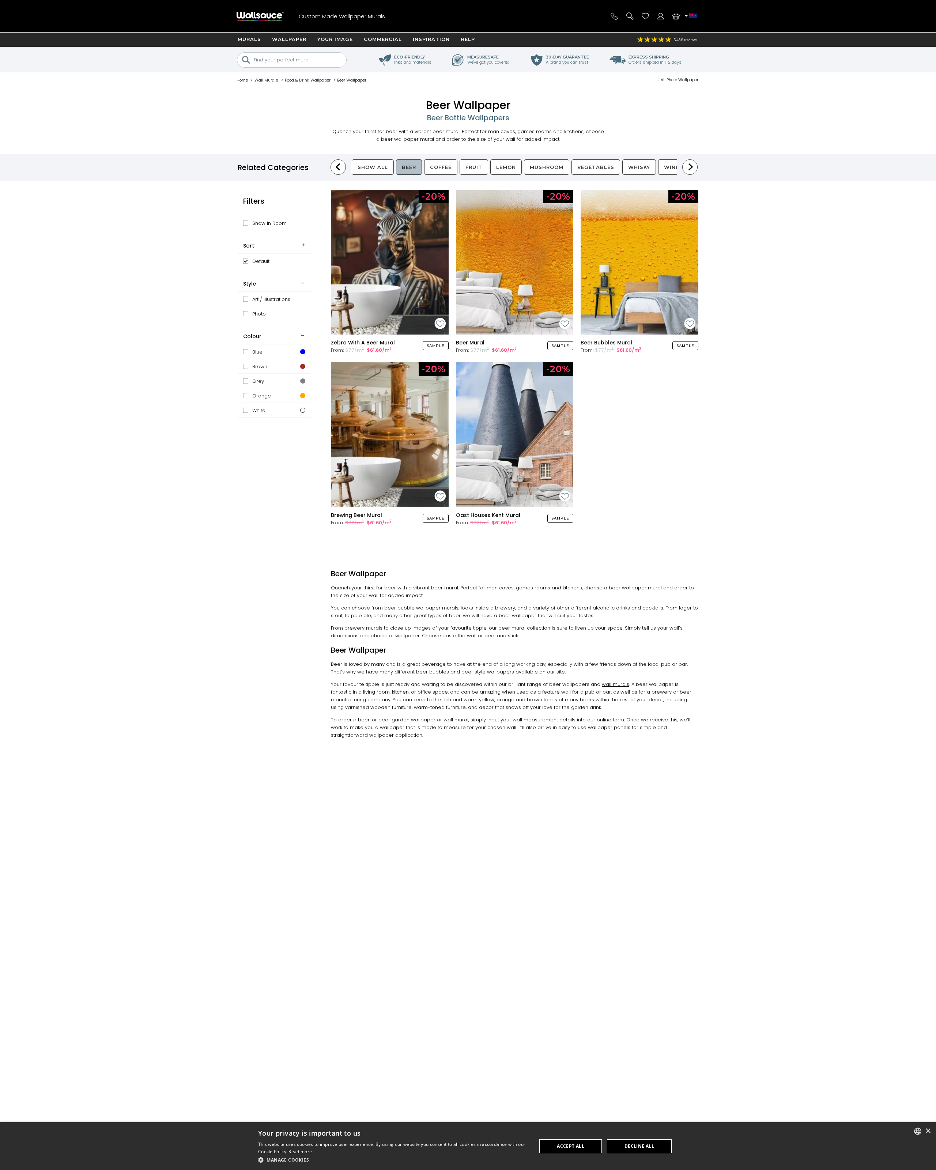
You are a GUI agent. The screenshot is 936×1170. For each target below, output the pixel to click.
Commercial (383, 39)
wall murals (615, 684)
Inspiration (431, 39)
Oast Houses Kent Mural (488, 515)
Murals (249, 39)
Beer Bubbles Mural (606, 342)
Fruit (473, 167)
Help (468, 39)
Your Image (335, 39)
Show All (373, 167)
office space (433, 691)
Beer (409, 167)
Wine (671, 167)
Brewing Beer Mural (356, 515)
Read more (300, 1151)
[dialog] (468, 1146)
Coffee (441, 167)
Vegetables (595, 167)
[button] (393, 1160)
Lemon (506, 167)
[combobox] (917, 1131)
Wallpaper (289, 39)
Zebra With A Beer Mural (363, 342)
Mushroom (546, 167)
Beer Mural (470, 342)
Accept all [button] (570, 1146)
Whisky (639, 167)
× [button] (928, 1131)
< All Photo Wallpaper (677, 80)
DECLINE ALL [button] (639, 1146)
